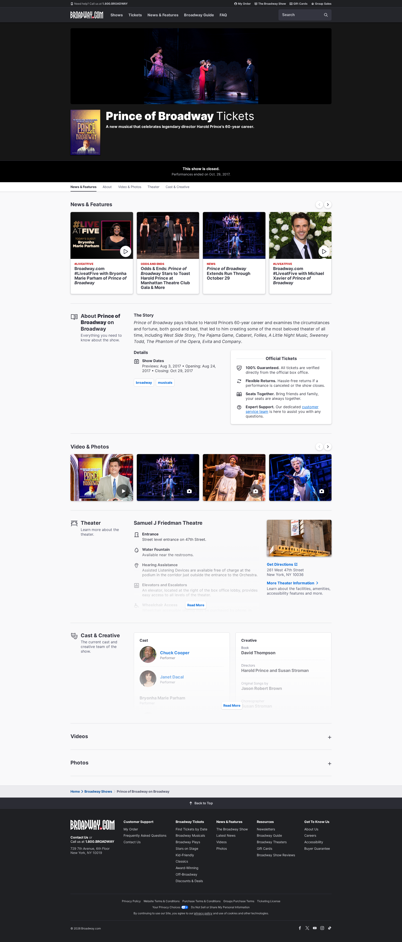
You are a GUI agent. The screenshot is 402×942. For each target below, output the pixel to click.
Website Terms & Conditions (162, 901)
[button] (328, 204)
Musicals (165, 382)
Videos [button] (79, 736)
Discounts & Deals (189, 881)
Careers (310, 835)
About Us (311, 829)
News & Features (162, 15)
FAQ (223, 15)
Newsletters (266, 829)
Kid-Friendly (185, 855)
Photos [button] (79, 763)
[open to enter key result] (326, 15)
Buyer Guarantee (317, 848)
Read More (195, 605)
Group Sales (323, 3)
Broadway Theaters (272, 842)
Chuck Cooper (174, 652)
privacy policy (203, 913)
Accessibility (313, 842)
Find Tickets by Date (191, 829)
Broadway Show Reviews (276, 855)
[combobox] (305, 15)
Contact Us (79, 837)
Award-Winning (187, 868)
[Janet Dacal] (148, 678)
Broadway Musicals (190, 835)
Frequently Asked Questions (145, 835)
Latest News (225, 835)
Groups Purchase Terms (238, 901)
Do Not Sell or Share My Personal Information (220, 907)
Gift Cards (300, 3)
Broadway (144, 382)
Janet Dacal (172, 677)
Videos (221, 842)
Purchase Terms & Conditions (201, 901)
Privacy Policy (131, 901)
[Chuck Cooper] (148, 654)
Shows (117, 15)
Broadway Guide (199, 15)
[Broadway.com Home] (86, 14)
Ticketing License (268, 901)
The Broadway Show (272, 3)
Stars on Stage (187, 848)
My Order (244, 3)
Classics (182, 861)
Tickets (135, 15)
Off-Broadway (186, 874)
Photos (221, 848)
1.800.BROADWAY (101, 3)
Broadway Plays (188, 842)
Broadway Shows (98, 791)
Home (75, 791)
